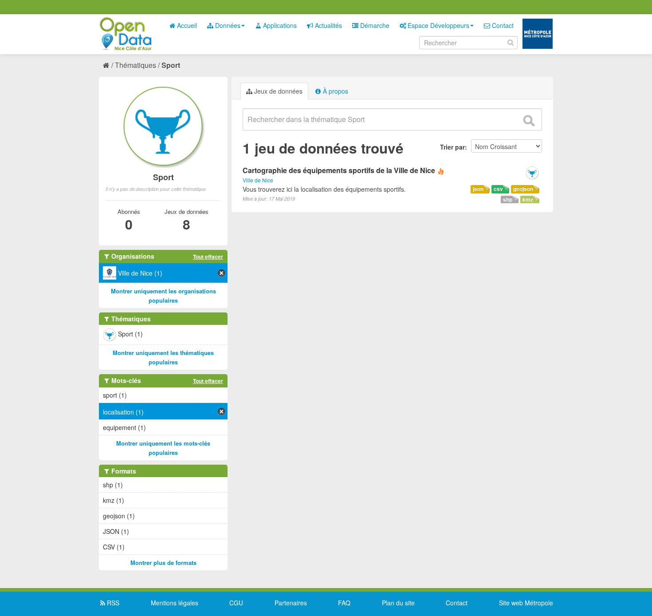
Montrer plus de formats (163, 562)
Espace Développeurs (437, 25)
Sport (170, 65)
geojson (523, 189)
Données (226, 25)
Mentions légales (174, 602)
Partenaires (291, 602)
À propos (334, 91)
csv (498, 189)
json (478, 189)
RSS (112, 602)
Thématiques (135, 65)
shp (507, 199)
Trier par (452, 146)
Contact (502, 25)
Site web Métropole (526, 602)
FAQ (344, 602)
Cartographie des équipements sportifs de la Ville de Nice (339, 170)
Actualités (327, 25)
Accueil (186, 25)
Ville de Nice (258, 180)
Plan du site (398, 602)
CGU (236, 602)
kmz (527, 199)
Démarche (373, 25)
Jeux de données (277, 91)
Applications (279, 25)
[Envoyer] (528, 120)
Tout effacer (208, 257)
